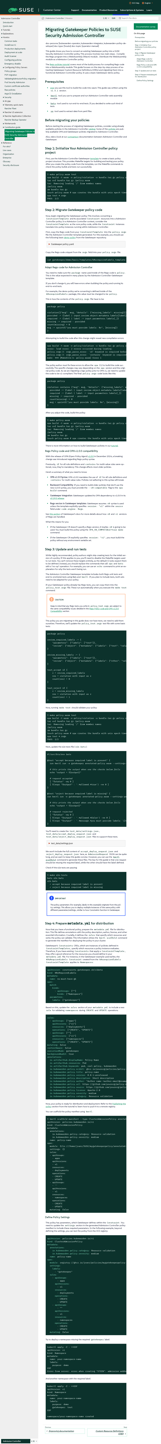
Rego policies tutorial (60, 64)
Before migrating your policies (146, 41)
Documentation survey (145, 26)
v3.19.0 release (57, 498)
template (94, 158)
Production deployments (15, 49)
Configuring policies (13, 60)
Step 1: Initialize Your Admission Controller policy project (145, 47)
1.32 (105, 18)
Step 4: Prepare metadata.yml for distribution (146, 76)
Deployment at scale (13, 52)
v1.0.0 (91, 456)
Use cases (7, 150)
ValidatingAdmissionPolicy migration (20, 78)
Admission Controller (55, 18)
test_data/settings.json (62, 843)
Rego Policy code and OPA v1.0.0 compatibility (147, 66)
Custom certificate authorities (17, 86)
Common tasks (11, 41)
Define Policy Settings (145, 81)
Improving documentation (61, 1431)
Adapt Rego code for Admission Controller (145, 60)
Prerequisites (140, 37)
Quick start (7, 26)
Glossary (6, 161)
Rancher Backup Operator (15, 120)
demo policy (70, 237)
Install (10, 45)
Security (8, 97)
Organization (8, 154)
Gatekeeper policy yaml (62, 244)
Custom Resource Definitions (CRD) (109, 1432)
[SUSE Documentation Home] (42, 18)
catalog (92, 129)
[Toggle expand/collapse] (1, 29)
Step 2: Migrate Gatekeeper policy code (145, 54)
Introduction (8, 22)
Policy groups (10, 71)
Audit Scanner (10, 56)
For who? (7, 146)
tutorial (114, 445)
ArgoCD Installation (13, 93)
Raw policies (10, 90)
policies (112, 129)
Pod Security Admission (15, 82)
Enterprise (7, 157)
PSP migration (11, 75)
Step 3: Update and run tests (145, 71)
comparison (73, 136)
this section (55, 514)
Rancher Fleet (10, 108)
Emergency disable (13, 64)
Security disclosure (11, 165)
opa (52, 87)
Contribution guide (12, 127)
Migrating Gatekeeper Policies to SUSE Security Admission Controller (20, 135)
